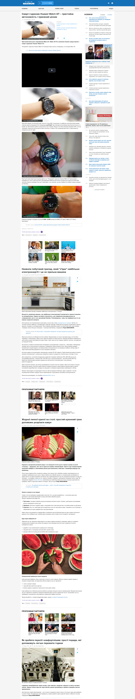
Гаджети (35, 235)
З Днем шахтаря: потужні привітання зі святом (66, 24)
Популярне (94, 8)
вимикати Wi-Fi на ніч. (49, 375)
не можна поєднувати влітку (59, 597)
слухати (47, 3)
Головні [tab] (109, 14)
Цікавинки (57, 381)
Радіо (111, 8)
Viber (42, 232)
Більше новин (100, 189)
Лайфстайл (59, 8)
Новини (24, 8)
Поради (28, 381)
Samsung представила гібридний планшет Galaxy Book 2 (45, 50)
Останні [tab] (102, 14)
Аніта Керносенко (41, 275)
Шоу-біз (41, 8)
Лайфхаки (42, 381)
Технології (28, 235)
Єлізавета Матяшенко (40, 425)
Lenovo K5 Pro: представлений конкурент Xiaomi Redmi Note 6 (52, 225)
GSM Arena (30, 228)
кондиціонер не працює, (64, 323)
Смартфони (42, 235)
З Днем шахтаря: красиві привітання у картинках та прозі (66, 28)
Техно (77, 8)
